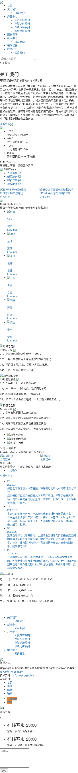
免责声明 (29, 675)
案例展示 (20, 653)
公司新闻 (20, 41)
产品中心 (12, 16)
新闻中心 (12, 38)
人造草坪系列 (22, 20)
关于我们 (12, 9)
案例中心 (12, 650)
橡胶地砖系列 (22, 31)
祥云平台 (18, 675)
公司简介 (20, 12)
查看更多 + (6, 475)
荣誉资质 (12, 34)
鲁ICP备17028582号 (11, 671)
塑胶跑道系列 (22, 23)
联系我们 (12, 49)
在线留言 (12, 45)
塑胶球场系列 (22, 27)
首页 (9, 5)
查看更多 (5, 124)
